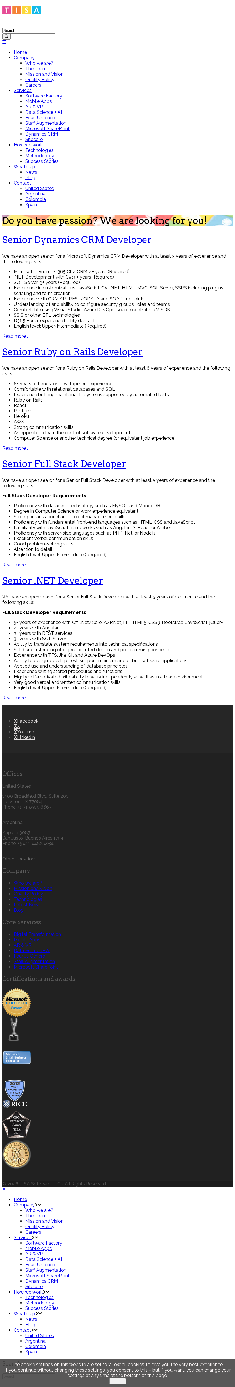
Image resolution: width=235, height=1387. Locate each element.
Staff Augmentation (45, 123)
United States (39, 188)
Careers (33, 85)
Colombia (35, 199)
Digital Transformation (37, 934)
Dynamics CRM (41, 134)
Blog (30, 177)
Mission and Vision (44, 74)
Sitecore (34, 139)
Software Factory (43, 96)
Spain (31, 205)
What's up (24, 166)
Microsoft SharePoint (47, 128)
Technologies (39, 150)
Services (23, 90)
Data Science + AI (43, 112)
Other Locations (19, 859)
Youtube (26, 732)
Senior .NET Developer (52, 580)
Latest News (27, 904)
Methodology (39, 156)
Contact (22, 183)
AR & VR (34, 106)
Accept (118, 1381)
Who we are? (39, 63)
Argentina (35, 194)
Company (24, 57)
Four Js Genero (41, 117)
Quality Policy (39, 79)
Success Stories (42, 161)
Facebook (27, 721)
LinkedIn (26, 737)
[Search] (6, 37)
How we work (28, 145)
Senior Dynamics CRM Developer (77, 239)
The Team (36, 68)
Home (20, 52)
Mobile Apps (38, 101)
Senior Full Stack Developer (64, 463)
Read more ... (16, 336)
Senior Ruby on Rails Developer (72, 351)
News (31, 172)
